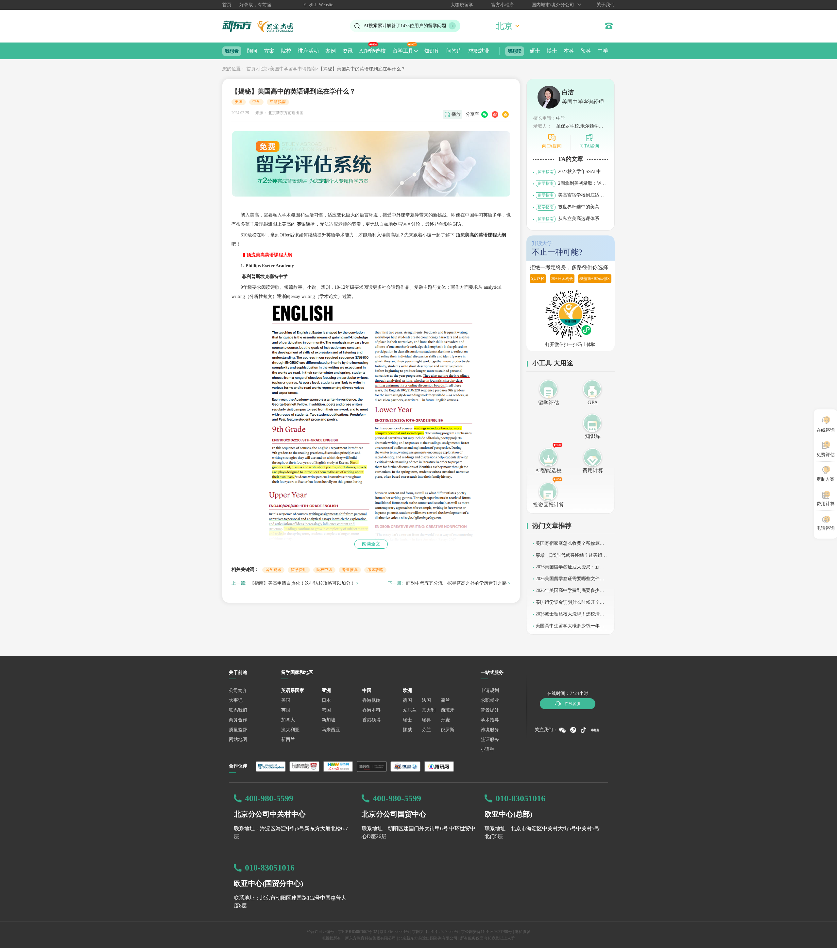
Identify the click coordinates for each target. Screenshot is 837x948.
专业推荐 (350, 569)
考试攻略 (375, 569)
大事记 (236, 700)
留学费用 (299, 569)
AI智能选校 (372, 51)
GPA (593, 402)
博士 (552, 51)
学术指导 (490, 719)
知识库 (432, 51)
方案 (269, 51)
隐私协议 (522, 931)
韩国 (326, 710)
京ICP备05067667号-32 (357, 931)
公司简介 (238, 690)
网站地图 (238, 739)
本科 (569, 51)
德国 (407, 700)
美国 (239, 101)
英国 (285, 710)
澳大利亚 (290, 729)
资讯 (347, 51)
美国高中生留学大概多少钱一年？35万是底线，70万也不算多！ (571, 628)
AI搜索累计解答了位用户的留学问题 (405, 25)
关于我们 (605, 4)
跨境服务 (490, 729)
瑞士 (407, 719)
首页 (226, 4)
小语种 (487, 749)
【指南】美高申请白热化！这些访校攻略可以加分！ (302, 583)
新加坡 (328, 719)
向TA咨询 (589, 146)
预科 (586, 51)
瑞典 (426, 719)
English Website (318, 4)
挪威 (407, 729)
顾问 (252, 51)
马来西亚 (331, 729)
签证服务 (490, 739)
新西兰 (288, 739)
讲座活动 (308, 51)
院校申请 (324, 569)
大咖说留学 (462, 4)
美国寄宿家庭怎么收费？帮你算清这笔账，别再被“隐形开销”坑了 (570, 545)
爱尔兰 (410, 710)
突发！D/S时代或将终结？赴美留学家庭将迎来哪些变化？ (571, 557)
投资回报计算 (548, 505)
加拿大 (288, 719)
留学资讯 (273, 569)
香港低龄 (371, 700)
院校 (286, 51)
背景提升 (490, 710)
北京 (262, 68)
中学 (603, 51)
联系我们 (238, 710)
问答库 (454, 51)
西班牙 (447, 710)
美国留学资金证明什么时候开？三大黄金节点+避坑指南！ (570, 604)
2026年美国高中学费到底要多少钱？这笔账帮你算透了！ (568, 592)
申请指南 (278, 101)
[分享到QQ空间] (505, 114)
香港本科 (371, 710)
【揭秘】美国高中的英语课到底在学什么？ (361, 68)
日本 (326, 700)
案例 (330, 51)
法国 (426, 700)
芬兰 (426, 729)
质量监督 (238, 729)
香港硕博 (371, 719)
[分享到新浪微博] (495, 114)
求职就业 (479, 51)
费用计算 (592, 470)
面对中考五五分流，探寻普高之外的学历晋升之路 (456, 583)
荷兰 (445, 700)
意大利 (429, 710)
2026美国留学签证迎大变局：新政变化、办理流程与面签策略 (570, 569)
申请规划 (490, 690)
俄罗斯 (447, 729)
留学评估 (548, 402)
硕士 (535, 51)
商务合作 (238, 719)
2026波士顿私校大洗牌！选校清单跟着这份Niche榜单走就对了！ (570, 616)
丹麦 (445, 719)
